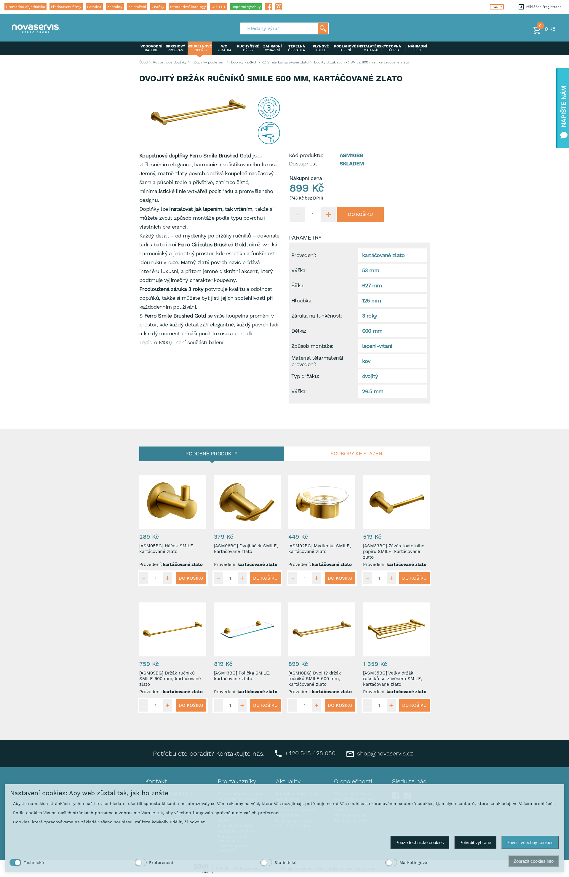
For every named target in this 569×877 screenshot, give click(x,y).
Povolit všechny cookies (530, 842)
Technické (34, 862)
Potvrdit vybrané (475, 842)
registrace (553, 7)
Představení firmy (66, 7)
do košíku (360, 214)
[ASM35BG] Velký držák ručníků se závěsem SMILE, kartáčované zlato (392, 678)
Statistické (285, 862)
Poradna (94, 7)
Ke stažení (137, 7)
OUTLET (219, 7)
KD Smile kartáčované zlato (285, 62)
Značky (158, 7)
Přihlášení (533, 7)
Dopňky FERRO (243, 62)
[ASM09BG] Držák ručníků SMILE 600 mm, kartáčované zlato (170, 678)
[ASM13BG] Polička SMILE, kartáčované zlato (242, 675)
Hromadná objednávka (25, 7)
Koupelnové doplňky (169, 62)
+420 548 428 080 (309, 753)
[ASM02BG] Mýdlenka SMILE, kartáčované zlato (319, 548)
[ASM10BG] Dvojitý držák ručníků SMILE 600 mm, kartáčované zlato (314, 678)
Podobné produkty (212, 453)
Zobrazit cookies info (534, 861)
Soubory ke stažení (356, 453)
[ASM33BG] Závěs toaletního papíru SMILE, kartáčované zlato (393, 551)
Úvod (143, 62)
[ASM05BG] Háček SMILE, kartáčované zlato (166, 548)
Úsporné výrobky (245, 7)
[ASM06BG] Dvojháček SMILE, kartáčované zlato (246, 548)
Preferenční (161, 862)
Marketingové (413, 862)
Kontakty (114, 7)
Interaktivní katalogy (188, 7)
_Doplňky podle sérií (209, 62)
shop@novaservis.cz (384, 753)
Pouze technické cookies (419, 842)
